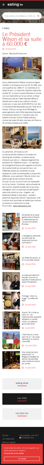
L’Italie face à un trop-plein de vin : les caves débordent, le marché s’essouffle (31, 338)
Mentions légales (9, 442)
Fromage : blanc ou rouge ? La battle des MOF (30, 298)
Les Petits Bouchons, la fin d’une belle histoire (31, 259)
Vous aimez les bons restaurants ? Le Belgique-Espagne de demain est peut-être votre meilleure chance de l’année (31, 358)
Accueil (5, 435)
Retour (6, 28)
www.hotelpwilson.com (22, 206)
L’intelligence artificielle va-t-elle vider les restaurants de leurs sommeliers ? (31, 239)
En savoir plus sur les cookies (14, 453)
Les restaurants (8, 439)
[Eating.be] (15, 4)
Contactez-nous (28, 438)
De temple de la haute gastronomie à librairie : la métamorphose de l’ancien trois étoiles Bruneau (31, 219)
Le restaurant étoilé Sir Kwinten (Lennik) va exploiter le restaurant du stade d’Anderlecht (31, 278)
